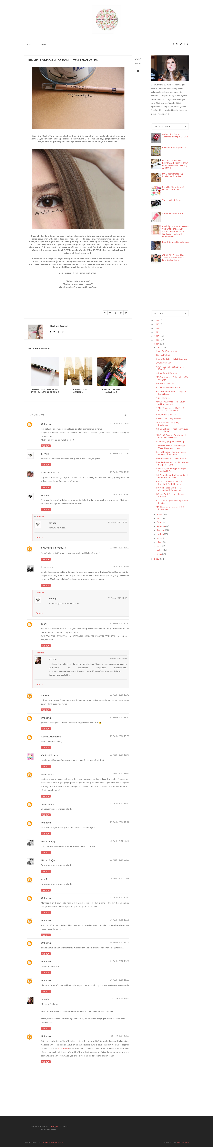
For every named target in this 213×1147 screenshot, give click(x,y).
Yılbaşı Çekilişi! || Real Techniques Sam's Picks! (172, 430)
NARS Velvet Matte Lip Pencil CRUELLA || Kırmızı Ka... (170, 409)
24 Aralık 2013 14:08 (119, 942)
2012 (157, 559)
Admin (44, 879)
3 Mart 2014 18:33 (118, 658)
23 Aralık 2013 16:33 (119, 773)
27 (138, 76)
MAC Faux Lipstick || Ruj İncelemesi (167, 423)
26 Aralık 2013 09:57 (117, 522)
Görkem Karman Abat (53, 1142)
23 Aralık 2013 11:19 (119, 566)
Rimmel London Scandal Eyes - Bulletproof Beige (45, 391)
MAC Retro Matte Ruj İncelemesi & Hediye (172, 174)
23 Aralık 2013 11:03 (119, 547)
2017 (157, 328)
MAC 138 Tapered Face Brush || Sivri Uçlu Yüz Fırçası (171, 436)
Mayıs (160, 538)
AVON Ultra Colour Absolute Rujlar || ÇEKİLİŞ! (175, 135)
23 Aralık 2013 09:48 (119, 453)
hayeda (53, 658)
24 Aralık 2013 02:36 (119, 878)
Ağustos (161, 526)
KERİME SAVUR (50, 472)
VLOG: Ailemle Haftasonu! (168, 387)
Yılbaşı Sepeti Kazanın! (166, 373)
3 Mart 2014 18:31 (120, 998)
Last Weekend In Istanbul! (78, 391)
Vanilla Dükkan (49, 755)
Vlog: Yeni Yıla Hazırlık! (166, 351)
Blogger (54, 1126)
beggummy (47, 567)
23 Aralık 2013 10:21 (119, 472)
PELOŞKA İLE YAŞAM (53, 548)
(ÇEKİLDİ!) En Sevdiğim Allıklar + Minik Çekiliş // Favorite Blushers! (173, 257)
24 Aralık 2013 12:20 (119, 920)
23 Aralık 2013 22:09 (119, 860)
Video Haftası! (163, 398)
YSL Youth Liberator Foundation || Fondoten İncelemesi (172, 476)
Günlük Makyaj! (163, 355)
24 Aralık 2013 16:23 (119, 980)
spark (44, 623)
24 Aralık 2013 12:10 (119, 897)
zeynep (45, 453)
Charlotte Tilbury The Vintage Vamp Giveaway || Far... (170, 446)
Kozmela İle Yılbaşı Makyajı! (169, 418)
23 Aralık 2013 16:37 (119, 803)
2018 (157, 324)
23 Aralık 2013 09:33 (119, 423)
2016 (157, 332)
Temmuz (161, 530)
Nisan (160, 542)
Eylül (159, 522)
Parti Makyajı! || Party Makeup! (170, 441)
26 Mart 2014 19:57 (120, 1035)
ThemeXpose (182, 1142)
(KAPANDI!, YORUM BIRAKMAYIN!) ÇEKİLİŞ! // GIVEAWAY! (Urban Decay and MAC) (175, 164)
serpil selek (47, 774)
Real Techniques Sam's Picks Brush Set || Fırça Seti (172, 463)
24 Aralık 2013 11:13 (117, 598)
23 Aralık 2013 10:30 (119, 494)
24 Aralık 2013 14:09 (119, 961)
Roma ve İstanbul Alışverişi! (111, 391)
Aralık (160, 347)
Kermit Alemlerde (51, 736)
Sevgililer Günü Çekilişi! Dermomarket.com (173, 188)
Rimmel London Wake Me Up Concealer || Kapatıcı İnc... (169, 488)
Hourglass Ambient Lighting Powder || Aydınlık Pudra (169, 482)
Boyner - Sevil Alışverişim (174, 147)
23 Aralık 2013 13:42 (119, 695)
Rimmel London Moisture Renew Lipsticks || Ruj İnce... (171, 453)
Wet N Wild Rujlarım (171, 200)
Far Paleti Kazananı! (165, 383)
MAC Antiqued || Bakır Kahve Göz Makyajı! (172, 378)
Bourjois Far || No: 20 (166, 414)
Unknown (46, 423)
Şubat (160, 550)
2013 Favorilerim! (164, 362)
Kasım (160, 514)
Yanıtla (45, 446)
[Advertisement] (165, 287)
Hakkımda (42, 44)
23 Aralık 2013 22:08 (119, 841)
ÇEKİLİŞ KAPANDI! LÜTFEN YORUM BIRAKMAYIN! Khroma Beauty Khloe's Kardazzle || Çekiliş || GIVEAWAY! (175, 231)
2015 (157, 336)
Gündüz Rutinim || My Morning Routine (170, 495)
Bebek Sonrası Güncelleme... (175, 242)
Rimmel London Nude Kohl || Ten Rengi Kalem (171, 392)
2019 (157, 320)
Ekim (159, 518)
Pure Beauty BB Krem (172, 213)
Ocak (159, 554)
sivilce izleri (63, 1048)
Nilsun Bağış (48, 841)
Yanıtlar (40, 516)
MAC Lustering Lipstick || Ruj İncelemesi (170, 508)
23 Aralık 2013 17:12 (119, 822)
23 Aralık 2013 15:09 (119, 736)
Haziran (160, 534)
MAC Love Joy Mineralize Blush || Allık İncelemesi (171, 402)
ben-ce (45, 695)
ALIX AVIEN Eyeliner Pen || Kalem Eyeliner (172, 501)
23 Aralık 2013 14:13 (119, 717)
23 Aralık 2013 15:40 (119, 755)
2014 (157, 340)
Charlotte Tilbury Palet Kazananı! (171, 359)
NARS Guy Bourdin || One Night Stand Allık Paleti (171, 469)
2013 (157, 344)
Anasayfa (28, 44)
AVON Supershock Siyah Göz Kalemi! (169, 368)
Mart (159, 546)
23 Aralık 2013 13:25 (119, 623)
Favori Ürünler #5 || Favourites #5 (171, 458)
